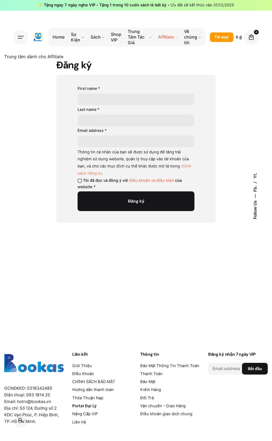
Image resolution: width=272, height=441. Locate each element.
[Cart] (251, 37)
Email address (92, 130)
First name (89, 88)
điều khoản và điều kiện (151, 180)
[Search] (20, 420)
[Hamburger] (20, 37)
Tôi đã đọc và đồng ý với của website (130, 183)
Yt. (255, 175)
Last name (89, 109)
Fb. (255, 188)
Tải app (222, 37)
